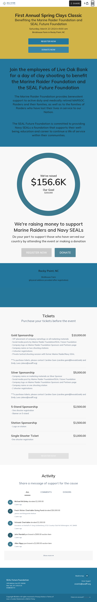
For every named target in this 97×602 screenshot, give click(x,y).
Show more (47, 555)
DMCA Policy (30, 599)
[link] (48, 41)
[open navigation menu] (92, 3)
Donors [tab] (67, 492)
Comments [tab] (46, 492)
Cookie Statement (17, 599)
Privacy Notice (40, 597)
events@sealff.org (83, 584)
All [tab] (27, 492)
